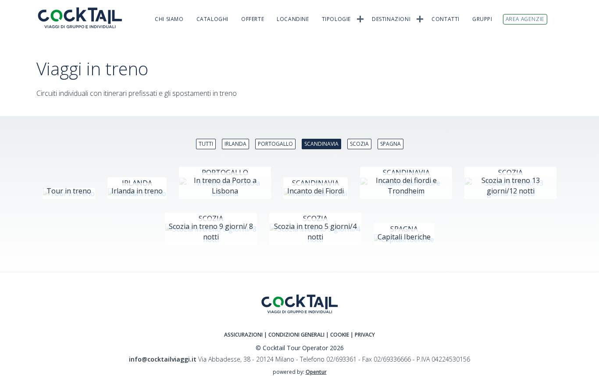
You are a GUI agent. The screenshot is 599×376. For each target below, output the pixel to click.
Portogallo (275, 144)
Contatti (445, 19)
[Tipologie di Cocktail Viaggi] (360, 18)
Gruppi (482, 19)
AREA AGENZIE (525, 19)
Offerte (252, 19)
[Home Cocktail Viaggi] (84, 17)
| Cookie (337, 334)
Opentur (316, 372)
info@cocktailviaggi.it (162, 359)
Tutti (206, 144)
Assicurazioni (243, 334)
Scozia (359, 144)
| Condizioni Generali (295, 334)
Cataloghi (212, 19)
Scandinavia (321, 144)
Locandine (293, 19)
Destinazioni (391, 19)
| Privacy (362, 334)
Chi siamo (169, 19)
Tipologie (336, 19)
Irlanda (235, 144)
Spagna (390, 144)
